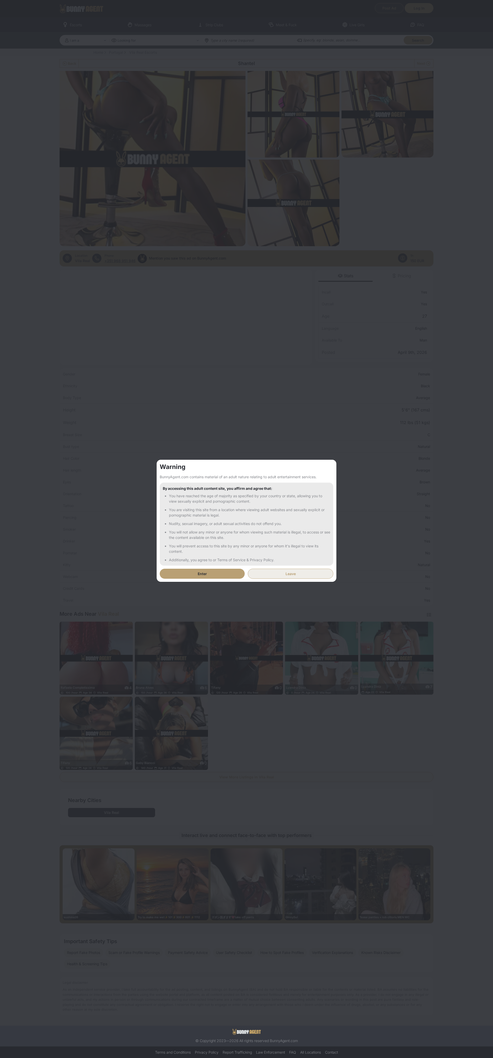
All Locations (310, 1052)
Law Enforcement (270, 1052)
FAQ (292, 1052)
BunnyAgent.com (284, 1040)
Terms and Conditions (173, 1052)
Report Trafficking (237, 1052)
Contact (331, 1052)
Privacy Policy (207, 1052)
